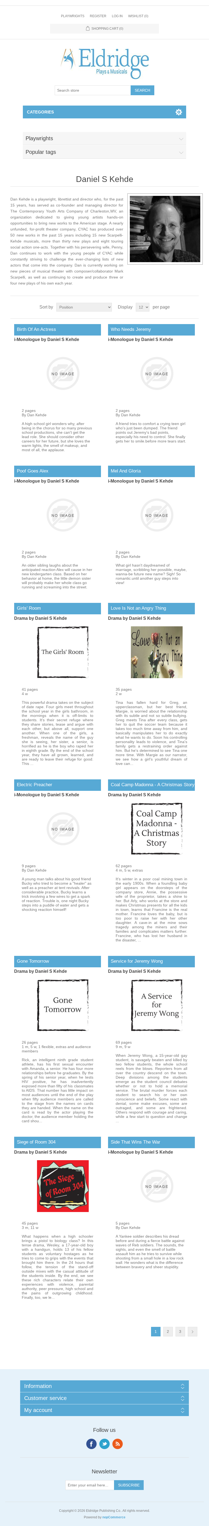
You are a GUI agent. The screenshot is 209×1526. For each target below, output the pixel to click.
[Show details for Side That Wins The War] (157, 1210)
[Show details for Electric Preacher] (63, 853)
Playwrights (72, 16)
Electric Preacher (33, 784)
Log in (117, 16)
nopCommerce (113, 1517)
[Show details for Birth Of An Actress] (63, 398)
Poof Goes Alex (31, 471)
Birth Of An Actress (35, 329)
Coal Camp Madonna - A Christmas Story (151, 784)
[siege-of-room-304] (63, 1210)
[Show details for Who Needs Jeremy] (157, 398)
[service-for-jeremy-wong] (157, 1030)
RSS (117, 1444)
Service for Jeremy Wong (135, 961)
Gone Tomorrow (31, 961)
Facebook (91, 1444)
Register (98, 16)
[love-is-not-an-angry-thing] (157, 677)
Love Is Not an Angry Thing (137, 608)
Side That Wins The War (134, 1142)
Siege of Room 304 (35, 1142)
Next (192, 1331)
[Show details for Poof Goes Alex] (63, 539)
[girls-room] (63, 677)
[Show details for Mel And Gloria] (157, 539)
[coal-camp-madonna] (157, 853)
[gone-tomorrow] (63, 1030)
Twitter (104, 1444)
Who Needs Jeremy (129, 329)
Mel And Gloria (124, 471)
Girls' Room (27, 608)
